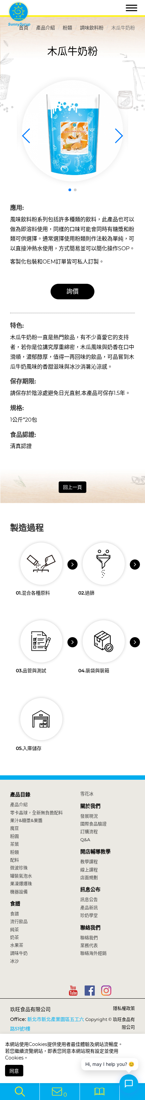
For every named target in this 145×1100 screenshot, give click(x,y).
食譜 (15, 903)
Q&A (85, 839)
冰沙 (14, 961)
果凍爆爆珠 (21, 883)
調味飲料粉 (92, 28)
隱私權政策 (124, 1008)
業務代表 (89, 945)
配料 (14, 859)
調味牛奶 (19, 953)
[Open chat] (128, 1083)
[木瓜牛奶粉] (72, 131)
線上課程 (89, 869)
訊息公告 (89, 899)
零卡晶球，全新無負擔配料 (36, 812)
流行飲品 (19, 921)
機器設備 (19, 891)
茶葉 (14, 844)
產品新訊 (89, 907)
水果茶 (16, 945)
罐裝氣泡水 (21, 875)
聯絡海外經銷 (93, 953)
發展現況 (89, 816)
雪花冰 (86, 793)
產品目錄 (20, 794)
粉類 (67, 28)
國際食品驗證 (93, 823)
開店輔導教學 (95, 851)
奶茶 (14, 937)
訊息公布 (90, 889)
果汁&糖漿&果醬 (26, 820)
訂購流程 (89, 831)
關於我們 (90, 806)
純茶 (14, 929)
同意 (14, 1071)
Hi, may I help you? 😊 (109, 1064)
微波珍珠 (19, 867)
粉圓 (14, 836)
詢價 (72, 291)
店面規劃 (89, 877)
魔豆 (14, 828)
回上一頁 (72, 487)
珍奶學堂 (89, 915)
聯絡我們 (90, 927)
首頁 (23, 28)
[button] (69, 190)
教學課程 (89, 861)
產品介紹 (45, 28)
